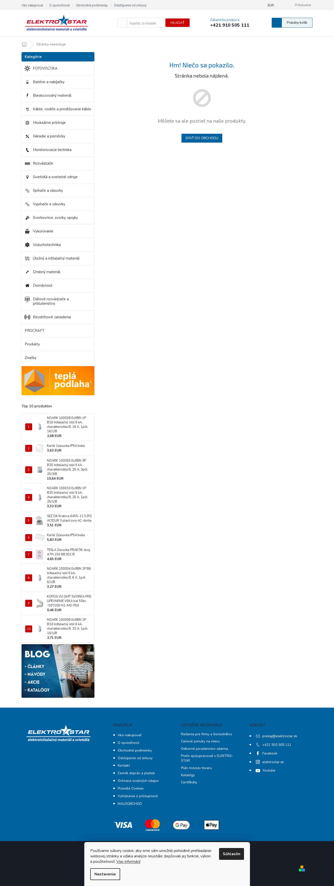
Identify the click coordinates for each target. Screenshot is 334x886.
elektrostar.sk (273, 762)
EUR (271, 5)
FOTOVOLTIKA (45, 68)
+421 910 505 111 (276, 744)
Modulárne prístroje (49, 122)
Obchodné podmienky (92, 5)
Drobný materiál (46, 271)
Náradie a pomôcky (49, 136)
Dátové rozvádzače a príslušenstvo (51, 301)
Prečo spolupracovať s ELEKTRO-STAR (207, 758)
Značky (30, 357)
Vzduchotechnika (47, 244)
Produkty (32, 344)
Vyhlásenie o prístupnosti (138, 796)
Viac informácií (128, 861)
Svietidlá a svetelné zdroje (55, 176)
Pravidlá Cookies (131, 788)
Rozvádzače (43, 163)
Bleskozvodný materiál (52, 95)
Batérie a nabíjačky (49, 81)
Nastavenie (105, 874)
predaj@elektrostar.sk (279, 736)
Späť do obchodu (201, 138)
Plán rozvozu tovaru (196, 768)
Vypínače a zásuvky (49, 204)
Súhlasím (231, 854)
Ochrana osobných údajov (138, 780)
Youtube (268, 770)
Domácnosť (42, 285)
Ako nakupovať (32, 5)
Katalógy (188, 775)
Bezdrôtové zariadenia (52, 317)
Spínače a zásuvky (48, 190)
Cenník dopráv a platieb (136, 773)
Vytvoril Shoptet (321, 868)
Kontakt (124, 765)
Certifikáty (189, 782)
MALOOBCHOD (130, 803)
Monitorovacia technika (52, 149)
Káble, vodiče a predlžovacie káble (62, 109)
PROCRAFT (35, 330)
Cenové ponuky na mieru (200, 741)
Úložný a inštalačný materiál (56, 258)
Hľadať (177, 22)
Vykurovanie (43, 231)
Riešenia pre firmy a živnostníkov (206, 734)
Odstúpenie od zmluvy (130, 5)
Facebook (269, 753)
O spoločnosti (59, 5)
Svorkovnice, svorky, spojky (55, 217)
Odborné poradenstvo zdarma (204, 748)
